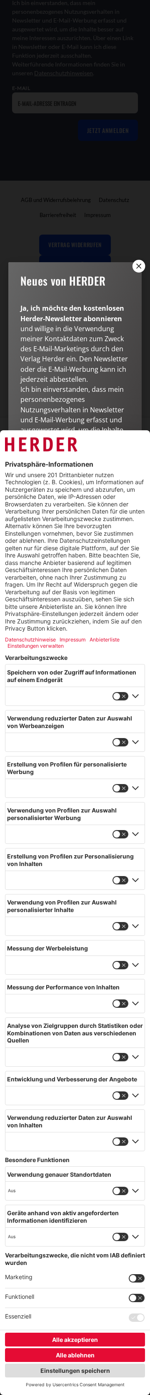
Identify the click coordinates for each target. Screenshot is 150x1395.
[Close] (138, 266)
